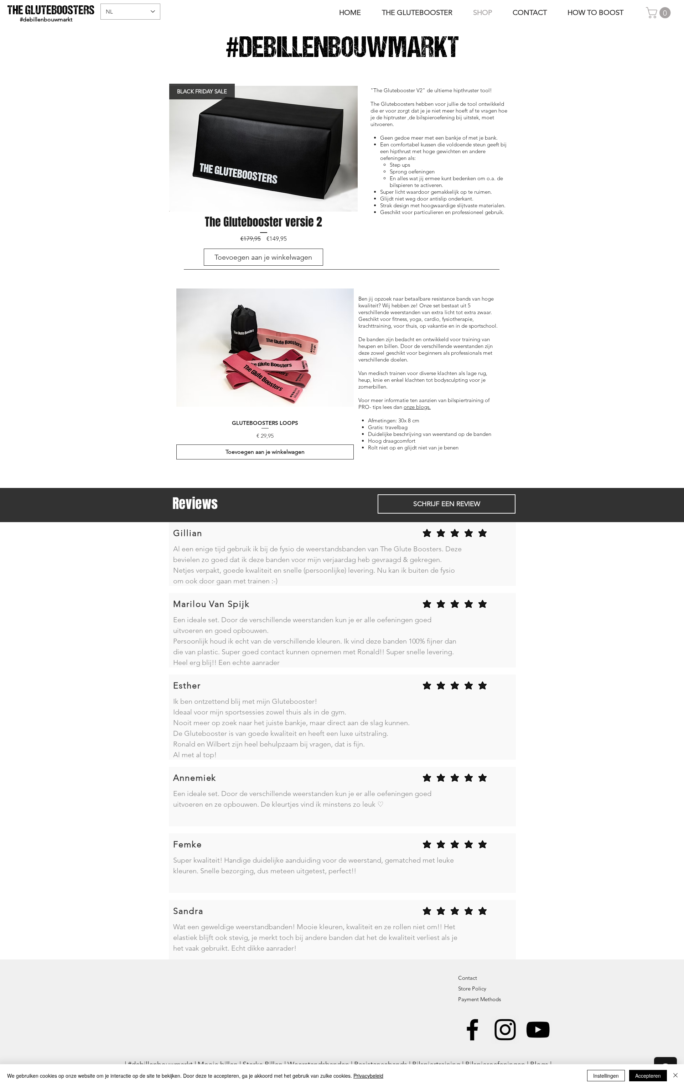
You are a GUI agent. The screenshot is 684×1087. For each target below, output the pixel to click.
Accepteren (648, 1075)
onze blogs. (417, 407)
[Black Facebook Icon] (472, 1029)
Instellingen (606, 1075)
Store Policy (472, 988)
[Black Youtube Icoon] (538, 1029)
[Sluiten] (675, 1075)
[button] (659, 12)
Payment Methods (480, 999)
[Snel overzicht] (265, 347)
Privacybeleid (368, 1075)
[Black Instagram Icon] (505, 1029)
